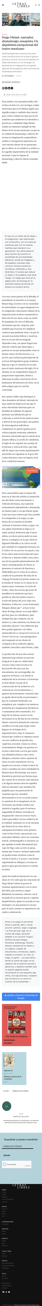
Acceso (4, 1276)
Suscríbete (8, 1043)
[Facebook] (3, 88)
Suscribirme (5, 1278)
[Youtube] (9, 1292)
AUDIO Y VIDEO (6, 1251)
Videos (4, 1253)
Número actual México (8, 1263)
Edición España (9, 1040)
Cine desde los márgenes (17, 1036)
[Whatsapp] (12, 88)
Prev (4, 1025)
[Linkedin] (9, 88)
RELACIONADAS (10, 1129)
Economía (4, 1197)
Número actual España (8, 1265)
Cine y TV (4, 1209)
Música (4, 1214)
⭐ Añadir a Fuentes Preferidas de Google (21, 996)
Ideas (3, 1243)
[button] (4, 4)
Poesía (4, 1231)
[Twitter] (6, 88)
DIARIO (4, 1190)
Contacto (4, 1288)
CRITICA (4, 1206)
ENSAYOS (5, 1238)
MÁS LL (4, 1273)
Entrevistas (5, 1224)
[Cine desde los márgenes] (16, 1023)
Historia (4, 1241)
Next (28, 1025)
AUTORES (28, 1129)
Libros (3, 1211)
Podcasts (4, 1256)
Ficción (4, 1234)
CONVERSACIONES (7, 1221)
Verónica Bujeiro (21, 1116)
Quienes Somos (6, 1283)
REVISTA (4, 1261)
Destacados (5, 1268)
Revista (4, 34)
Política (4, 1194)
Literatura (4, 1202)
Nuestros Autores (6, 1285)
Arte (3, 1216)
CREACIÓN (5, 1229)
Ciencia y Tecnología (7, 1199)
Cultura (6, 1091)
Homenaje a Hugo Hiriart (20, 1091)
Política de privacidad (33, 1305)
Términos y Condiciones (20, 1305)
